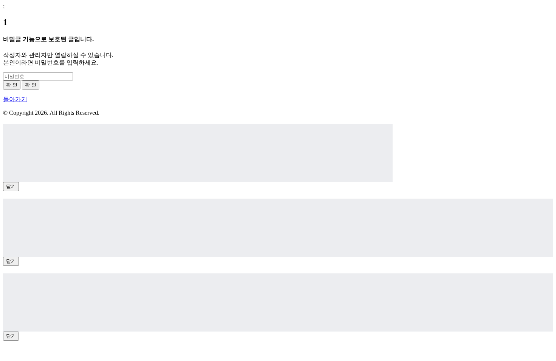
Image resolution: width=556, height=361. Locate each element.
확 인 (11, 85)
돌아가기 (15, 99)
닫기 (11, 186)
